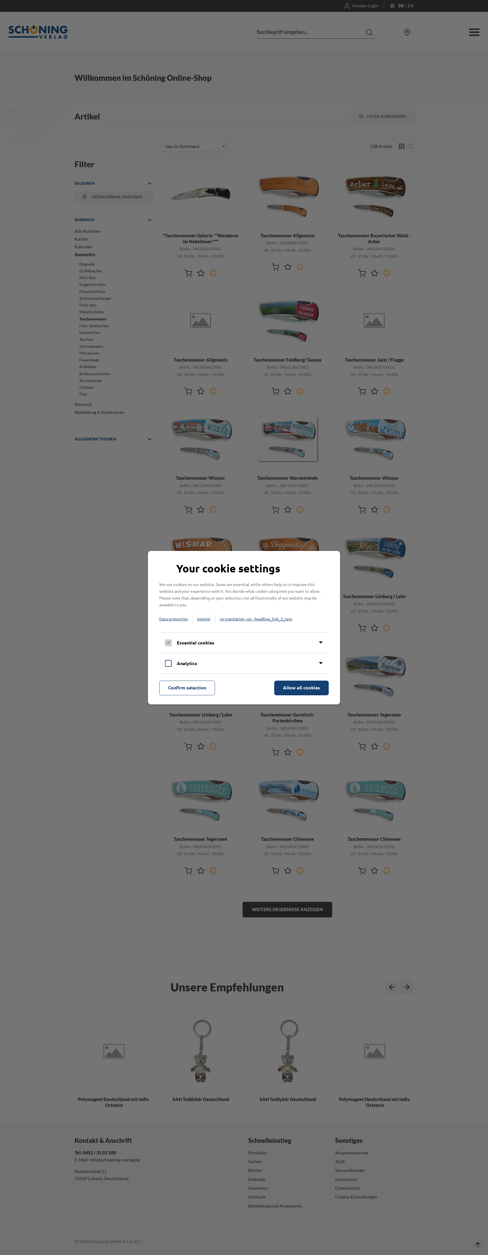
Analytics (187, 663)
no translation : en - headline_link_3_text (256, 618)
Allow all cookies (301, 688)
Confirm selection (187, 688)
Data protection (173, 618)
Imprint (203, 618)
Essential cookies (195, 643)
